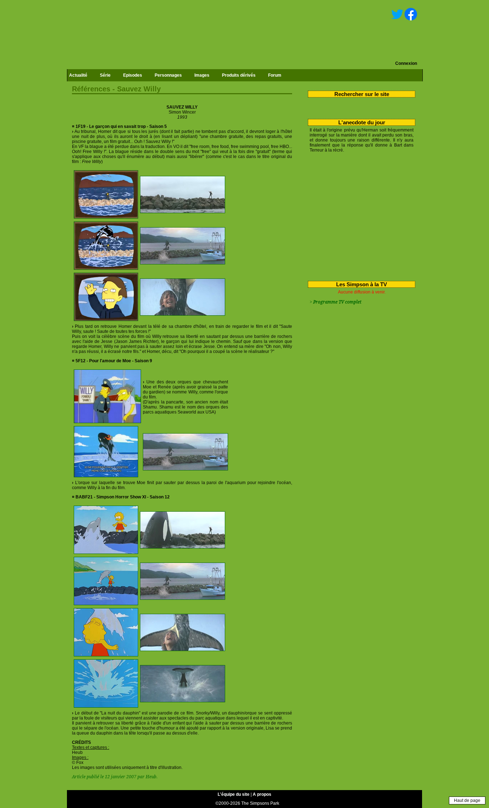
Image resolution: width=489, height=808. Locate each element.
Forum (274, 75)
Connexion (406, 63)
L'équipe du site (234, 794)
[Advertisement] (359, 215)
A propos (262, 794)
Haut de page (467, 800)
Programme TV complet (337, 302)
